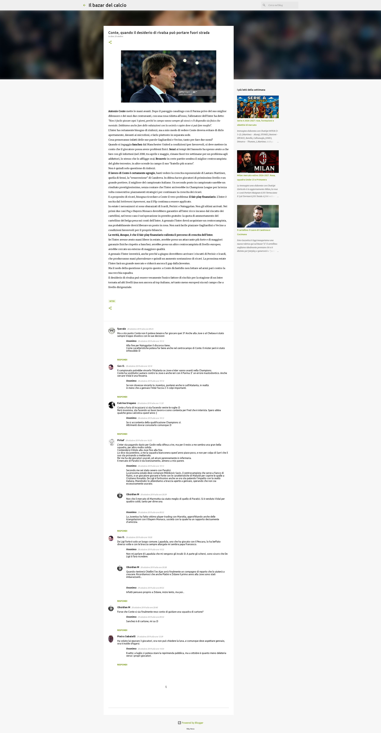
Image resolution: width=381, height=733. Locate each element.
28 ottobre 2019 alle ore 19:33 (151, 549)
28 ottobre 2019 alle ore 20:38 (153, 567)
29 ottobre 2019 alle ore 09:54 (151, 617)
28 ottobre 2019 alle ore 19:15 (151, 341)
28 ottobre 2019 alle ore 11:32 (150, 403)
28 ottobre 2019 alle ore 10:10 (139, 366)
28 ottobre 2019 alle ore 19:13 (151, 418)
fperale (121, 328)
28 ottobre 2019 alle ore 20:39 (153, 494)
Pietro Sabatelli (126, 636)
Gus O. (121, 366)
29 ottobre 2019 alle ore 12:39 (150, 637)
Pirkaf (120, 440)
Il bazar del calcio (108, 5)
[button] (110, 42)
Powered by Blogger (192, 722)
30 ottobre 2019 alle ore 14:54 (151, 649)
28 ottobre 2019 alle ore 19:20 (139, 537)
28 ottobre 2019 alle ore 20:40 (144, 607)
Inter (112, 301)
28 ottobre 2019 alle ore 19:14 (151, 381)
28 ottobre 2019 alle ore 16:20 (138, 440)
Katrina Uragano (126, 403)
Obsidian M (132, 494)
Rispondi (122, 359)
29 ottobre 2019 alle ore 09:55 (151, 512)
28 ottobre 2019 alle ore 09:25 (140, 329)
